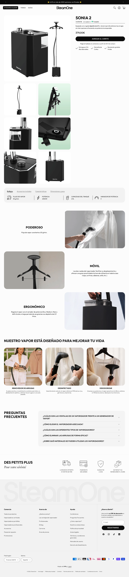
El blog (41, 525)
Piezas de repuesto (10, 532)
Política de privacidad (77, 528)
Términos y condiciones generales (77, 537)
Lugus (69, 566)
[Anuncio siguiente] (123, 2)
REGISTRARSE (113, 528)
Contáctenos (74, 514)
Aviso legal (40, 571)
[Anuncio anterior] (6, 2)
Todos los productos (10, 514)
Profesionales (43, 521)
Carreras (42, 528)
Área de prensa (44, 532)
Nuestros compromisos (77, 525)
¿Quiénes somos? (44, 514)
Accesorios (7, 528)
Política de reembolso (80, 571)
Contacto (59, 571)
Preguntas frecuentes (77, 518)
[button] (114, 8)
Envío (100, 571)
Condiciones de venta (92, 571)
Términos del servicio (68, 571)
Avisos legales (74, 532)
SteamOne (33, 571)
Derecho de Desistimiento (78, 545)
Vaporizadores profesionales (13, 525)
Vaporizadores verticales (12, 518)
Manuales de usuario (76, 541)
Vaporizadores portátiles (12, 521)
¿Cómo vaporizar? (76, 521)
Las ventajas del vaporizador (48, 518)
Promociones (8, 536)
